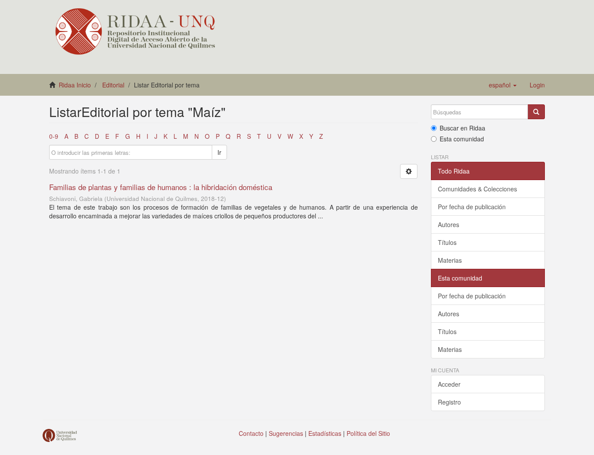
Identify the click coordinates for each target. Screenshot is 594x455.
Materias (450, 260)
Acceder (449, 384)
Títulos (447, 242)
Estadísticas (324, 433)
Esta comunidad (462, 138)
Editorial (113, 84)
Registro (449, 402)
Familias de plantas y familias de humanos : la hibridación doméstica (160, 186)
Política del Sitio (368, 433)
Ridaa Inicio (75, 84)
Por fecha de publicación (472, 206)
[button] (502, 85)
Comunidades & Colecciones (477, 188)
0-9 (53, 136)
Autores (448, 224)
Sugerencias (286, 433)
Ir (219, 152)
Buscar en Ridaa (462, 128)
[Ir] (536, 111)
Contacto (251, 433)
